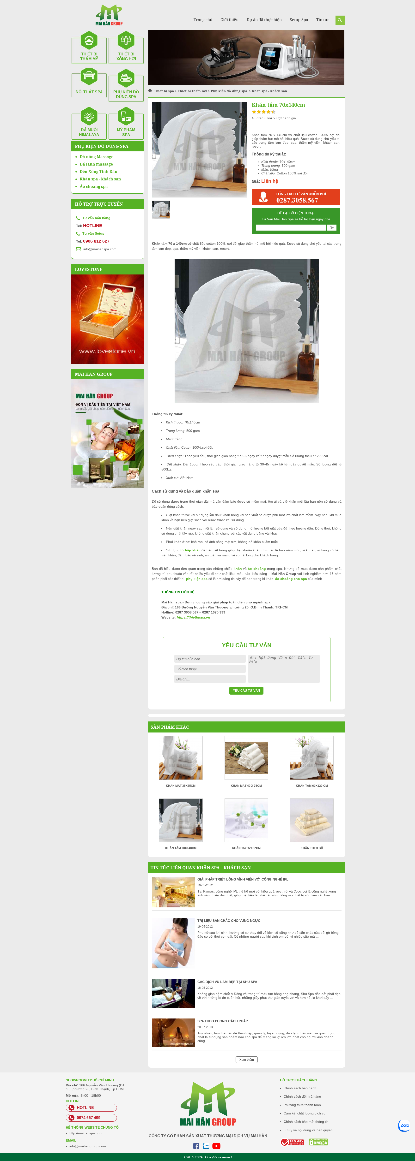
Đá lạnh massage (96, 164)
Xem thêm (246, 1059)
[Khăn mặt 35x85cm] (181, 759)
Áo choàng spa (94, 186)
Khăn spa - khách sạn (269, 91)
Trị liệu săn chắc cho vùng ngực (228, 921)
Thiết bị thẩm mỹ (192, 91)
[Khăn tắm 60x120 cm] (312, 759)
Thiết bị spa (164, 91)
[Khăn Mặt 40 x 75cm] (246, 759)
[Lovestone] (107, 319)
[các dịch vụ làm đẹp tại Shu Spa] (173, 1007)
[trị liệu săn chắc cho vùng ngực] (173, 967)
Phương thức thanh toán (302, 1105)
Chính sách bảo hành (300, 1088)
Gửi (331, 227)
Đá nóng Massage (96, 156)
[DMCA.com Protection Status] (312, 1142)
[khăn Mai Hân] (107, 433)
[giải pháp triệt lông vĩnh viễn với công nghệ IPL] (173, 906)
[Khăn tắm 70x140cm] (181, 821)
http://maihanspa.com (85, 1133)
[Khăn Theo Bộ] (312, 821)
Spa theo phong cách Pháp (222, 1021)
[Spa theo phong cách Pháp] (173, 1046)
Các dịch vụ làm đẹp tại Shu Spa (227, 982)
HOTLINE (92, 225)
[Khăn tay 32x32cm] (246, 821)
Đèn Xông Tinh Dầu (98, 171)
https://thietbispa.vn (193, 617)
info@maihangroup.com (87, 1146)
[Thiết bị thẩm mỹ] (246, 83)
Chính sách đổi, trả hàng (302, 1096)
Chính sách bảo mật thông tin (306, 1122)
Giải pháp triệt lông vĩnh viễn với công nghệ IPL (242, 879)
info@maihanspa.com (99, 249)
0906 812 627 (96, 241)
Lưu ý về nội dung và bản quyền (308, 1130)
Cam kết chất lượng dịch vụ (304, 1113)
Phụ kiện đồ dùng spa (229, 91)
